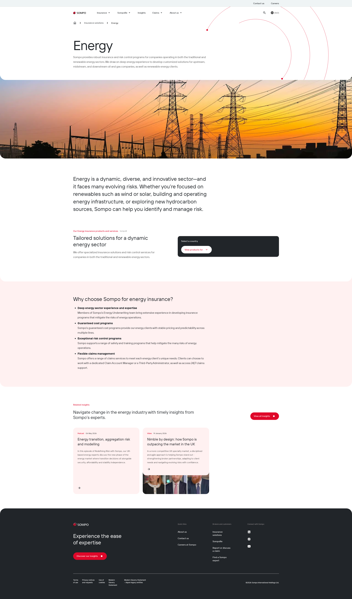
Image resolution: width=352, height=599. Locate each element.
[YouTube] (249, 546)
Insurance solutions (94, 22)
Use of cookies (102, 581)
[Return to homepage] (79, 12)
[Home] (74, 23)
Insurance (102, 12)
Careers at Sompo (187, 544)
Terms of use (75, 581)
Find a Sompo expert (220, 559)
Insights (142, 13)
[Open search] (264, 12)
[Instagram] (249, 539)
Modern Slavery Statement (113, 582)
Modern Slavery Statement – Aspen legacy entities (135, 581)
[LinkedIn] (249, 532)
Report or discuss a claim (221, 549)
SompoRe (122, 12)
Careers (275, 3)
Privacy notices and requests (88, 581)
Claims (155, 12)
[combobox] (196, 249)
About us (174, 12)
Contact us (258, 3)
